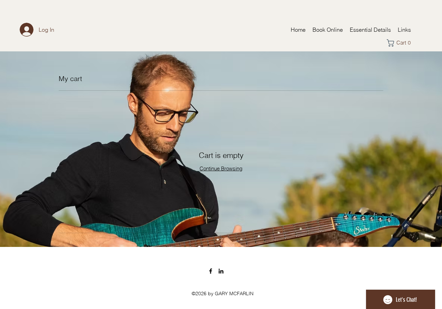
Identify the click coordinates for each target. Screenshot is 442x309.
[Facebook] (210, 271)
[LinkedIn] (221, 271)
